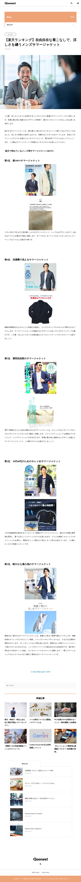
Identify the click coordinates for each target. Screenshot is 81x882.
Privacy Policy (45, 872)
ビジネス (10, 34)
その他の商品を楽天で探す (40, 672)
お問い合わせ (35, 872)
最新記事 (10, 25)
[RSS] (40, 864)
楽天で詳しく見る (40, 248)
